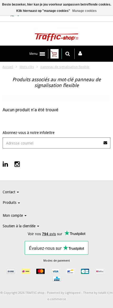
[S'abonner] (105, 141)
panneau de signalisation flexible (64, 67)
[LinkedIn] (5, 164)
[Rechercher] (67, 54)
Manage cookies (84, 11)
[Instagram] (17, 164)
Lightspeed (72, 293)
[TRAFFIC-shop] (56, 35)
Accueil (8, 67)
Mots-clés (27, 67)
